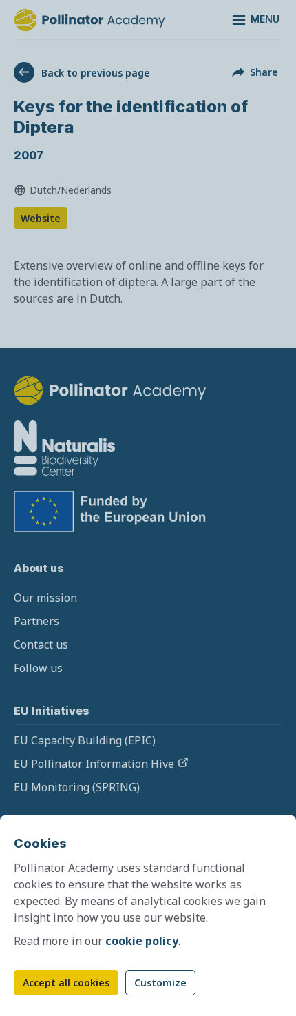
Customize (160, 982)
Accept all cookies (66, 982)
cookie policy (141, 940)
